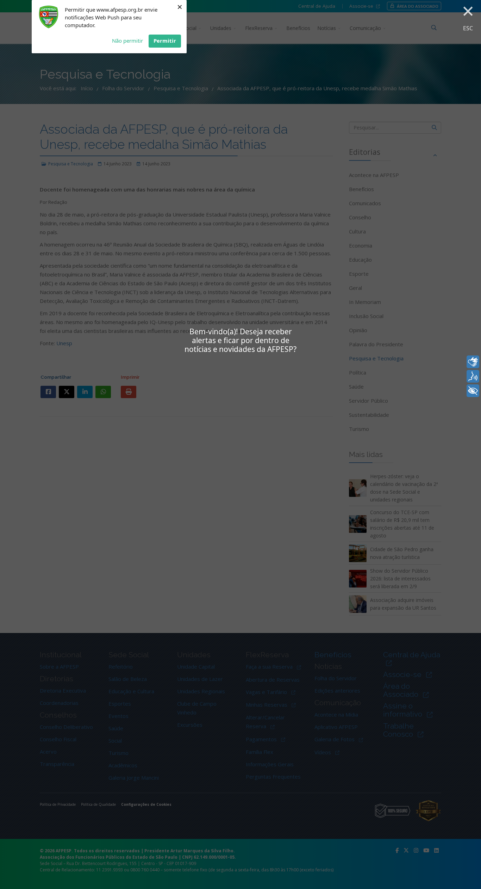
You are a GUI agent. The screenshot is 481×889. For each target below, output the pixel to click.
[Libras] (473, 361)
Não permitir (127, 40)
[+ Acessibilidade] (473, 390)
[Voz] (473, 376)
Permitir (165, 40)
